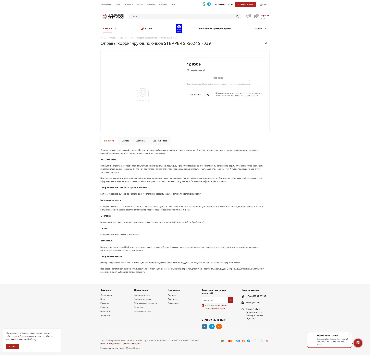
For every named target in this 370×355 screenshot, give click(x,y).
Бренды (172, 295)
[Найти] (237, 16)
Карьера (104, 307)
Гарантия (138, 307)
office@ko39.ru (253, 302)
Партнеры (172, 299)
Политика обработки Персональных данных (121, 343)
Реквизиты (173, 303)
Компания (105, 290)
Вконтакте (204, 326)
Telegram (212, 326)
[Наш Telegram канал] (209, 4)
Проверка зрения (245, 4)
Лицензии (105, 315)
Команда (104, 303)
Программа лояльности (145, 303)
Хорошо (12, 346)
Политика (105, 311)
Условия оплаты (142, 295)
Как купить (174, 290)
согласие (16, 339)
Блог (102, 299)
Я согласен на (216, 307)
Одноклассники (219, 326)
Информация (141, 290)
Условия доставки (142, 299)
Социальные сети (142, 311)
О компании (106, 295)
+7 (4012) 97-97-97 (224, 4)
